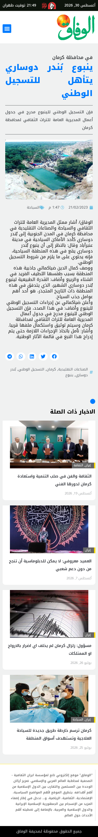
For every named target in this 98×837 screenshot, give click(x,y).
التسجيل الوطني (31, 369)
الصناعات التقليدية (73, 369)
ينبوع (69, 375)
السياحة (33, 207)
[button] (7, 28)
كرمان (51, 369)
